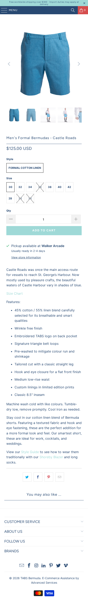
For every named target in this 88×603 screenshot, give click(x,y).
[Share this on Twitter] (27, 477)
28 (10, 198)
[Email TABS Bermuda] (22, 566)
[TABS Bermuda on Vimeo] (66, 566)
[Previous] (9, 63)
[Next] (78, 63)
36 (40, 187)
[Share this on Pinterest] (48, 477)
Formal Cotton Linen (25, 167)
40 (59, 187)
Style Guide (30, 452)
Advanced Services (44, 582)
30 (10, 187)
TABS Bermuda (30, 578)
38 (50, 187)
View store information (26, 257)
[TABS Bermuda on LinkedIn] (44, 566)
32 (20, 187)
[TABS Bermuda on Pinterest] (51, 566)
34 (30, 187)
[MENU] (2, 10)
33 (20, 198)
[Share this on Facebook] (38, 477)
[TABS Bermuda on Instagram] (36, 566)
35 (30, 198)
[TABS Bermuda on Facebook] (29, 566)
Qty (8, 210)
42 (69, 187)
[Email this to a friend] (59, 477)
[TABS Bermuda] (44, 10)
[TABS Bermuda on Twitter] (58, 566)
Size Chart (14, 293)
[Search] (73, 10)
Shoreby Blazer (51, 457)
